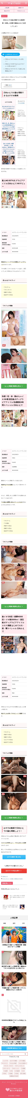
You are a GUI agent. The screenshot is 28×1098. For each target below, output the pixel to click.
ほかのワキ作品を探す (13, 870)
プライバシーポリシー (19, 1082)
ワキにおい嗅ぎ (13, 1063)
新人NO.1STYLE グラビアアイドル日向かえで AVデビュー (8, 108)
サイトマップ (9, 1082)
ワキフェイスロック (19, 1065)
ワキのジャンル (21, 10)
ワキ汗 (22, 1071)
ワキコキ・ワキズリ (8, 1065)
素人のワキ (7, 10)
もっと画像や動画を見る (13, 386)
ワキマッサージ (6, 1068)
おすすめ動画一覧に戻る (14, 857)
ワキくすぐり (6, 878)
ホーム (3, 1082)
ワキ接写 (6, 1071)
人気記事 (7, 7)
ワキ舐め (11, 878)
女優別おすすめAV (18, 878)
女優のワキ (21, 7)
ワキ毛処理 (17, 1071)
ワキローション (15, 1068)
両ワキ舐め (23, 1073)
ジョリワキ (5, 1060)
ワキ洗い (4, 1073)
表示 (10, 85)
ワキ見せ (16, 1073)
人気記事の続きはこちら (14, 1048)
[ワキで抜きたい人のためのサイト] (14, 3)
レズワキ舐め (22, 1060)
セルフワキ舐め (13, 1060)
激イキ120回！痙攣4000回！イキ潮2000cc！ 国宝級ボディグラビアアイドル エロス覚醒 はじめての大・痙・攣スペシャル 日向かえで (8, 149)
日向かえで (5, 876)
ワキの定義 (21, 103)
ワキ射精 (23, 1068)
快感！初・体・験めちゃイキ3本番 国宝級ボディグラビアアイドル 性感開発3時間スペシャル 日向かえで (8, 126)
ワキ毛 (11, 1071)
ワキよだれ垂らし (23, 1063)
